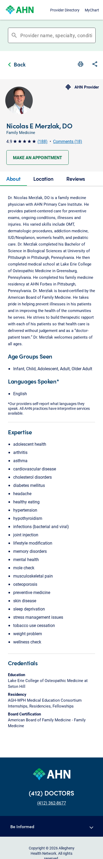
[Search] (93, 35)
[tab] (13, 178)
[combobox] (56, 35)
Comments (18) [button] (67, 141)
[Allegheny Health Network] (19, 10)
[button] (95, 64)
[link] (15, 65)
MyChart (92, 9)
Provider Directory (64, 9)
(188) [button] (43, 141)
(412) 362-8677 (51, 803)
